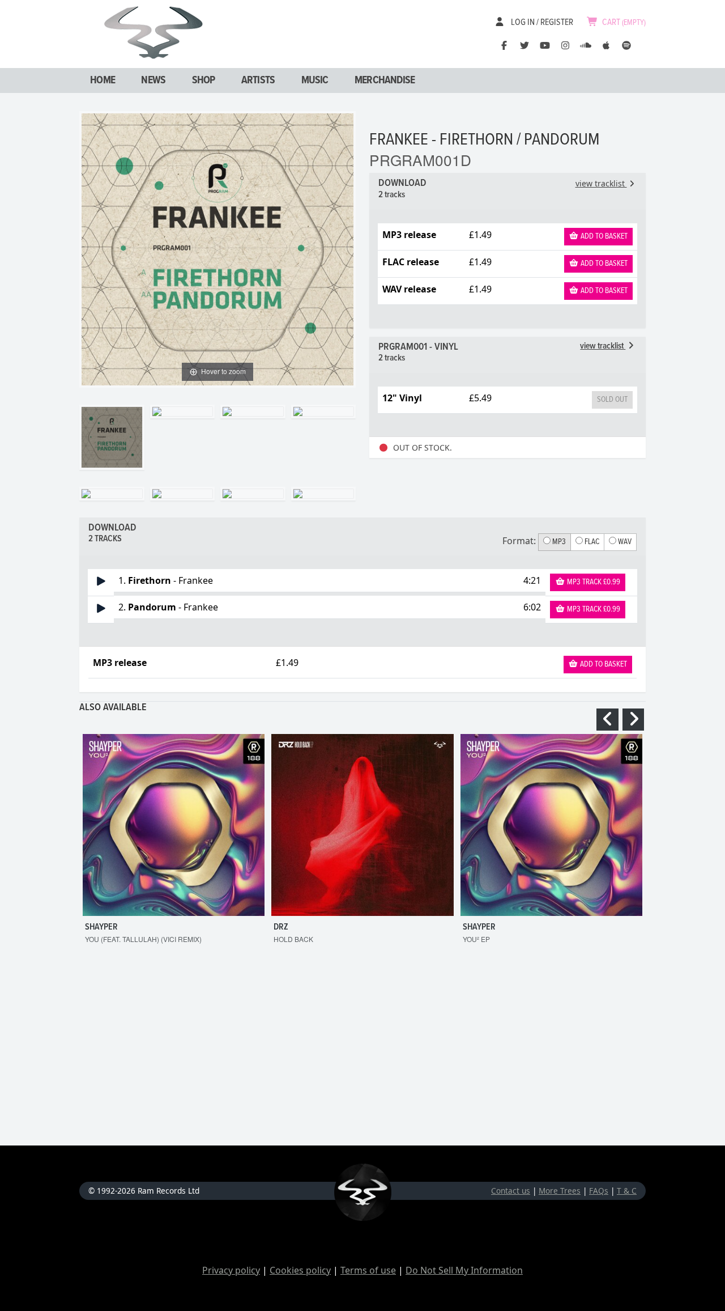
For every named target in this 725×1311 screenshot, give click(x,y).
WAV (624, 542)
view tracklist (601, 183)
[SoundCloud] (585, 45)
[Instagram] (565, 45)
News (153, 80)
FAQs (598, 1190)
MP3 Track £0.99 (592, 582)
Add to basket (603, 236)
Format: (519, 540)
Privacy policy (231, 1270)
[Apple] (606, 45)
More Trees (560, 1190)
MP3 (558, 542)
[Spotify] (626, 45)
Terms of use (368, 1270)
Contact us (510, 1190)
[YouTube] (545, 45)
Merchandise (385, 80)
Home (102, 80)
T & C (627, 1190)
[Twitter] (524, 45)
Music (315, 80)
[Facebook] (504, 45)
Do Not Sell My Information (464, 1270)
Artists (258, 80)
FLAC (591, 542)
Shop (203, 80)
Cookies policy (300, 1270)
